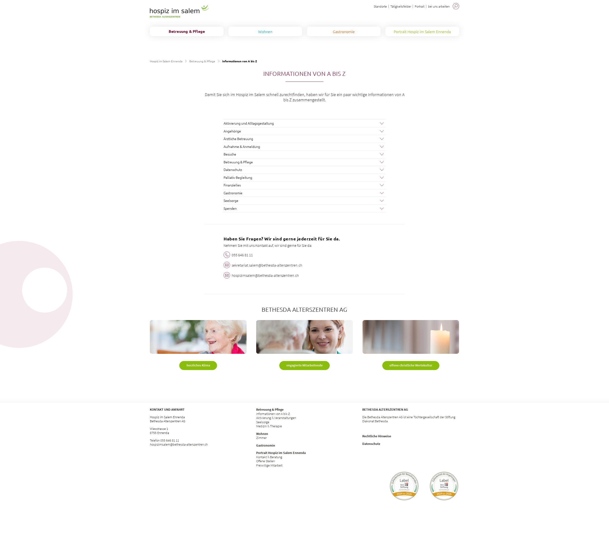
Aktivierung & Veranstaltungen (276, 418)
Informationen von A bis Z (273, 414)
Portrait (419, 6)
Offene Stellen (265, 461)
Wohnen (262, 434)
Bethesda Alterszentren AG (385, 409)
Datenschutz (371, 444)
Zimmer (261, 438)
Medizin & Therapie (269, 426)
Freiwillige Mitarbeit (269, 465)
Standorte (380, 6)
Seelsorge (262, 422)
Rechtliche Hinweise (376, 436)
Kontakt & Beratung (269, 457)
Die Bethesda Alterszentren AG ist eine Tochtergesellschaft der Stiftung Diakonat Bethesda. (408, 419)
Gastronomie (265, 445)
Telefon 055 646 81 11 (164, 440)
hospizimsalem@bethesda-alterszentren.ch (179, 444)
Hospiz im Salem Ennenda (166, 61)
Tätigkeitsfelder (400, 6)
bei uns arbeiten (439, 6)
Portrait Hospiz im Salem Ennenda (281, 453)
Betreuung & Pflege (202, 61)
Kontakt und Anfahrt (167, 409)
